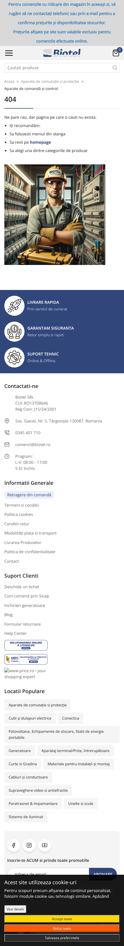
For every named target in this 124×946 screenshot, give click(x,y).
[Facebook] (13, 845)
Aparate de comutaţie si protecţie (38, 704)
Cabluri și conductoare (28, 777)
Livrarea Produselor (22, 542)
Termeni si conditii (21, 505)
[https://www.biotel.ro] (62, 53)
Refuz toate (62, 928)
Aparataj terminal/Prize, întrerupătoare (76, 750)
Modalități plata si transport (30, 533)
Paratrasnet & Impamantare (33, 803)
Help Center (15, 633)
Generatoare (20, 750)
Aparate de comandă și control (31, 88)
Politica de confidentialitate (29, 552)
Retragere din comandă (29, 495)
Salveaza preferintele (62, 937)
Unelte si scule (80, 803)
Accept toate (62, 918)
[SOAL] (62, 645)
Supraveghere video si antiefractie (38, 790)
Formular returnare (22, 624)
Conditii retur (16, 524)
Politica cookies (18, 514)
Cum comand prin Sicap (26, 596)
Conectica (70, 718)
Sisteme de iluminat (26, 816)
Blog (8, 615)
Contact (11, 561)
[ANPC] (62, 659)
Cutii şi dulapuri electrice (30, 718)
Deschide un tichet (21, 587)
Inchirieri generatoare (24, 605)
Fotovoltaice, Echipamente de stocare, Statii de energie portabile (56, 734)
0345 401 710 (27, 433)
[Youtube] (44, 845)
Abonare (102, 874)
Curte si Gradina (23, 763)
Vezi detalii (15, 909)
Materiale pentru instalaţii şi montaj (79, 763)
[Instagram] (29, 845)
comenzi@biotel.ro (32, 444)
